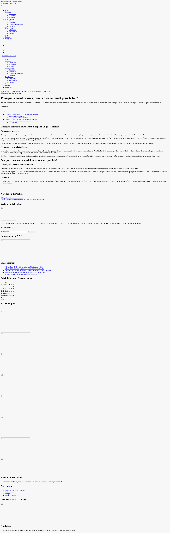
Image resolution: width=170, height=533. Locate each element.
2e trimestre (12, 15)
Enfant (7, 35)
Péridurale (12, 26)
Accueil (7, 10)
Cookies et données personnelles (15, 490)
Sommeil (11, 33)
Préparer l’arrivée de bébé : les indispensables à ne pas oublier (24, 267)
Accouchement (9, 19)
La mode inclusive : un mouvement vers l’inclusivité (21, 274)
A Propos (8, 494)
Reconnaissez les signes (17, 116)
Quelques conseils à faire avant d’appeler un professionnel (22, 114)
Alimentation (13, 31)
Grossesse (8, 12)
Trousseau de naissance (16, 24)
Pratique (7, 37)
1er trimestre (12, 14)
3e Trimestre (12, 17)
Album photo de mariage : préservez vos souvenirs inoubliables (24, 269)
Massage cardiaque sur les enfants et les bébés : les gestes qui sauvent (22, 200)
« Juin (3, 299)
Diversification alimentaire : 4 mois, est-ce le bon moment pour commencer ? (28, 270)
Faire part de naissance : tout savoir (12, 198)
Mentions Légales (10, 495)
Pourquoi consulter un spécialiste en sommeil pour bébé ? (22, 119)
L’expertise (14, 122)
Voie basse (12, 21)
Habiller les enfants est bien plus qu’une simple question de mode (25, 272)
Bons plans (8, 38)
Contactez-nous (9, 492)
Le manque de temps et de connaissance (21, 121)
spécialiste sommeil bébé (20, 173)
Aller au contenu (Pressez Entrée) (11, 1)
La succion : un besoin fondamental (20, 117)
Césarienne (12, 23)
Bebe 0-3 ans (9, 28)
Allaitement (12, 30)
